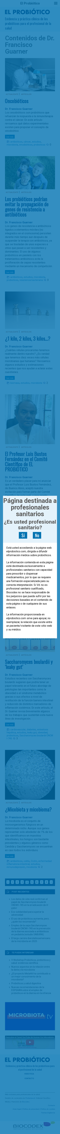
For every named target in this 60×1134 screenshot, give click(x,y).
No (37, 535)
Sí (23, 535)
